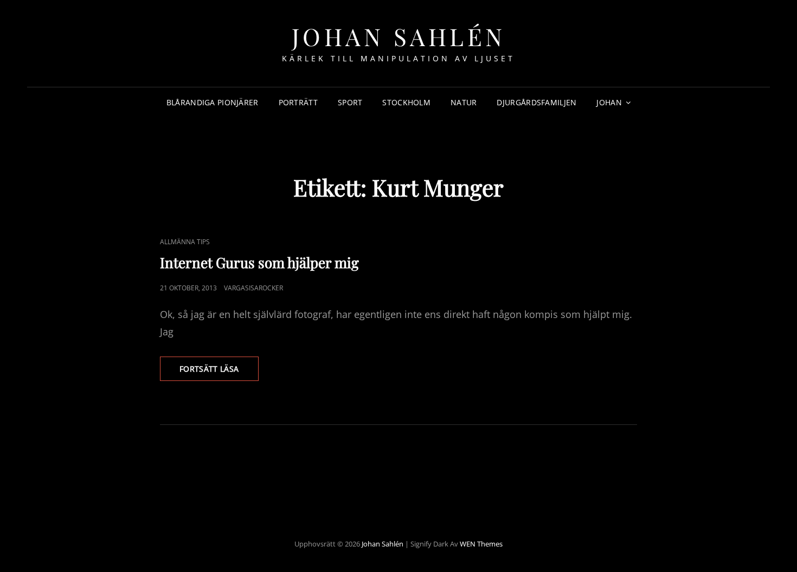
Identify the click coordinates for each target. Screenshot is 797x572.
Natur (464, 102)
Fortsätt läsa (219, 372)
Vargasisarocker (253, 288)
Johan (608, 102)
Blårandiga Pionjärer (212, 102)
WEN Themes (481, 544)
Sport (350, 102)
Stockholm (406, 102)
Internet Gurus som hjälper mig (259, 262)
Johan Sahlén (399, 36)
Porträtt (298, 102)
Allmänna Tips (185, 241)
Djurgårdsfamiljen (536, 102)
